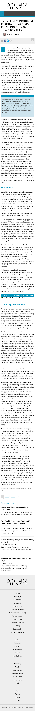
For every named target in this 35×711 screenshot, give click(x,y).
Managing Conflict (17, 609)
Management (17, 606)
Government (17, 650)
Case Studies (17, 670)
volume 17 (4, 491)
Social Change (17, 656)
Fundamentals (17, 600)
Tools (17, 683)
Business (17, 643)
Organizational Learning (17, 613)
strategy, (18, 488)
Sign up (7, 497)
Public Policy (17, 619)
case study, (6, 488)
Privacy (17, 697)
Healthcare (17, 653)
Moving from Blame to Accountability (14, 507)
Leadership (17, 603)
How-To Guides (17, 673)
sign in (13, 497)
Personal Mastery (17, 616)
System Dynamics (17, 632)
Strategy (17, 626)
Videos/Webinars (17, 680)
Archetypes (17, 597)
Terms (17, 694)
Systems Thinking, (27, 488)
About (17, 701)
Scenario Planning (17, 622)
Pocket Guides (17, 677)
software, (13, 488)
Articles (17, 667)
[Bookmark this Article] (2, 496)
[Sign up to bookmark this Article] (32, 38)
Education (17, 646)
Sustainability (17, 629)
